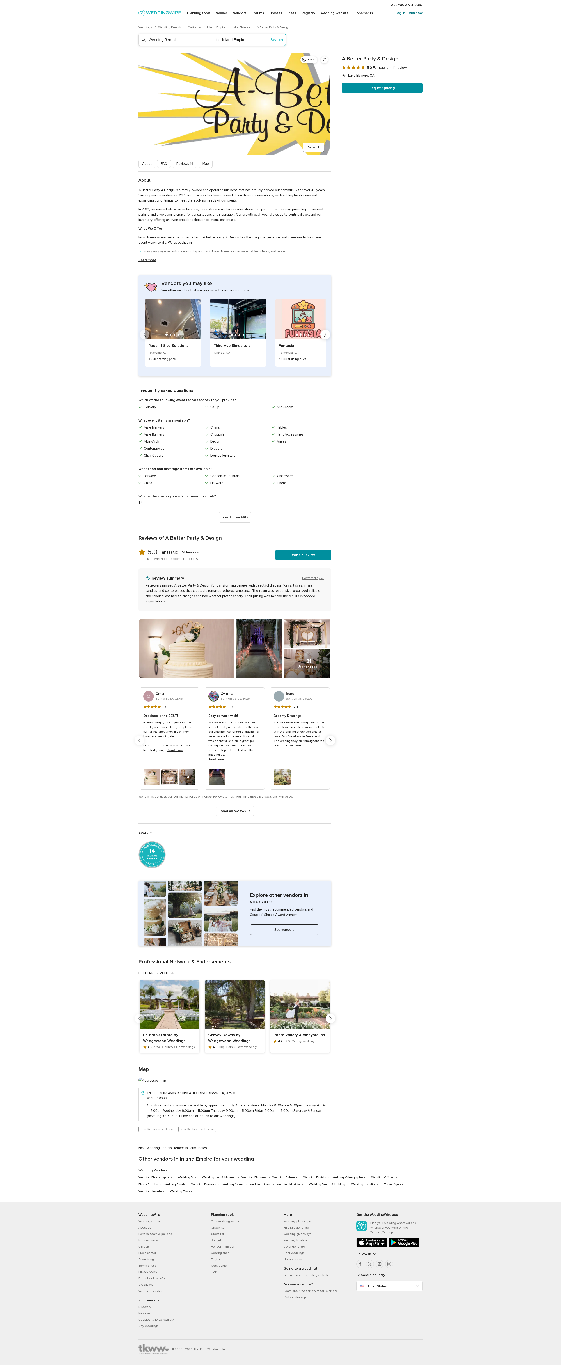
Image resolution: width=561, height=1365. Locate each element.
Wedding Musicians (290, 1184)
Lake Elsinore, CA (361, 75)
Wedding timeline (295, 1240)
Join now (415, 13)
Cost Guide (219, 1266)
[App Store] (371, 1246)
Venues (222, 13)
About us (144, 1227)
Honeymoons (293, 1259)
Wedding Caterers (284, 1177)
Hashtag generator (297, 1227)
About (147, 163)
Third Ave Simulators (232, 345)
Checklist (217, 1227)
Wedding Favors (181, 1191)
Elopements (363, 13)
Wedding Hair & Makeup (219, 1177)
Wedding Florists (314, 1177)
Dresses (275, 13)
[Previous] (144, 334)
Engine (216, 1259)
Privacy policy (147, 1272)
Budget (216, 1240)
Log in (400, 13)
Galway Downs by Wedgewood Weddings (229, 1037)
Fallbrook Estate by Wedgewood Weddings (164, 1037)
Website (334, 13)
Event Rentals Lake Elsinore (197, 1129)
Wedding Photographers (155, 1177)
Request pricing (382, 88)
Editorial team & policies (155, 1234)
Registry (308, 13)
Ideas (292, 13)
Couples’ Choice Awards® (156, 1319)
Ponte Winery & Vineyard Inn (299, 1034)
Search (276, 39)
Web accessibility (150, 1291)
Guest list (217, 1234)
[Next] (325, 334)
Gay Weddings (148, 1326)
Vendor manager (222, 1246)
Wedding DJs (187, 1177)
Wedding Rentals (170, 27)
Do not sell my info (151, 1278)
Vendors (240, 13)
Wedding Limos (260, 1184)
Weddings (145, 27)
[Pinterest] (379, 1264)
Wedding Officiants (384, 1177)
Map (205, 163)
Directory (144, 1307)
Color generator (295, 1246)
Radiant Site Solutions (168, 345)
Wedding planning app (299, 1221)
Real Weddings (294, 1253)
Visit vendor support (297, 1297)
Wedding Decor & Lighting (327, 1184)
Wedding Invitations (364, 1184)
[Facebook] (360, 1264)
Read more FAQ (235, 517)
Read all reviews (233, 811)
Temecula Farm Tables (190, 1148)
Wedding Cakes (233, 1184)
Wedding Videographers (348, 1177)
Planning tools (199, 13)
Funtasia (286, 345)
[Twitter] (370, 1264)
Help (214, 1272)
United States (377, 1286)
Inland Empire (217, 27)
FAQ (164, 163)
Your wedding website (226, 1221)
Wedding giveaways (297, 1234)
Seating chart (220, 1253)
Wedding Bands (174, 1184)
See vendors (284, 929)
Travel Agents (393, 1184)
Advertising (146, 1259)
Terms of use (147, 1266)
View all (313, 147)
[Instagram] (389, 1264)
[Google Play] (404, 1246)
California (195, 27)
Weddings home (149, 1221)
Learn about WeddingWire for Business (311, 1291)
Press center (147, 1253)
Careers (144, 1246)
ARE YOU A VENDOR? (406, 5)
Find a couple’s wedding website (306, 1275)
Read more (147, 260)
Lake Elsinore (242, 27)
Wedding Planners (253, 1177)
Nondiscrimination (150, 1240)
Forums (258, 13)
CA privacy (145, 1285)
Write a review (303, 555)
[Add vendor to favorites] (324, 59)
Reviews (184, 163)
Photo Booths (148, 1184)
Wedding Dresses (203, 1184)
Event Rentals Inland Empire (157, 1129)
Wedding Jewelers (151, 1191)
